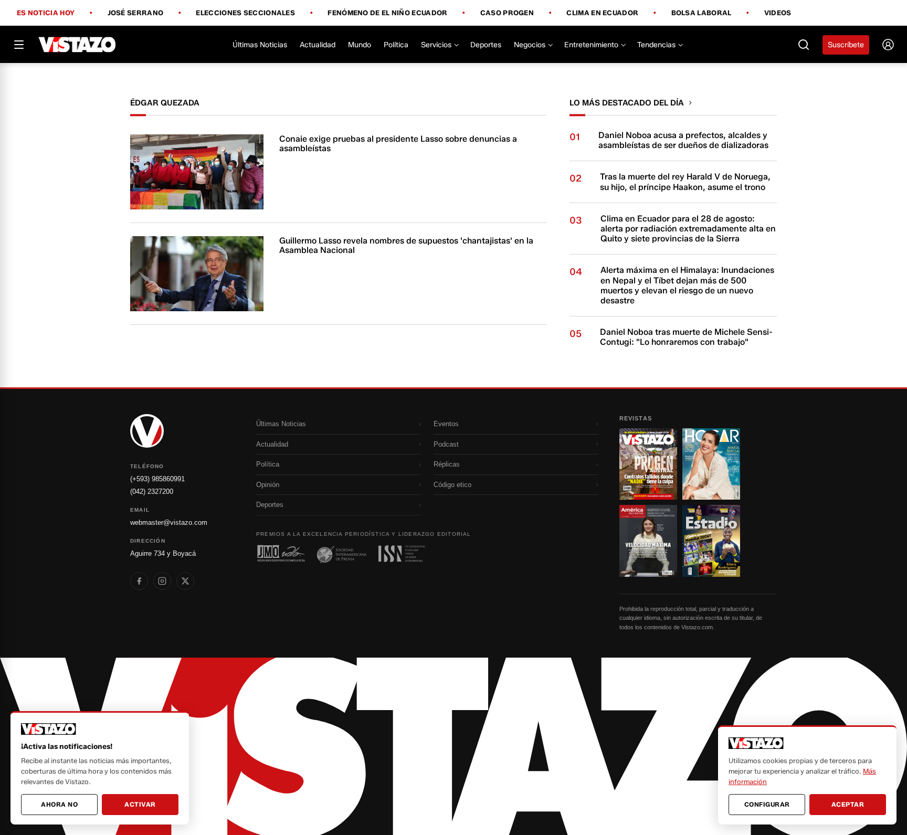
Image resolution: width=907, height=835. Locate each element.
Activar (140, 804)
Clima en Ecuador (602, 13)
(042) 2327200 (151, 491)
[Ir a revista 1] (648, 464)
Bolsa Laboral (701, 13)
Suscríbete (846, 44)
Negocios (529, 44)
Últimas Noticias (260, 44)
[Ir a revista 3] (648, 540)
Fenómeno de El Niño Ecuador (387, 13)
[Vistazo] (77, 44)
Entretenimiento (591, 44)
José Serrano (136, 13)
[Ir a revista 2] (711, 464)
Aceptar (847, 804)
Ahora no (59, 804)
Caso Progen (507, 13)
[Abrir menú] (19, 44)
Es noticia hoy (46, 13)
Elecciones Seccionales (245, 13)
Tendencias (656, 44)
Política (396, 44)
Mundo (359, 44)
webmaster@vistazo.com (168, 522)
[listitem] (139, 581)
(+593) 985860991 (157, 479)
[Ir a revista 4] (711, 540)
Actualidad (317, 44)
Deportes (485, 44)
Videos (778, 12)
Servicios (436, 44)
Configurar (767, 804)
